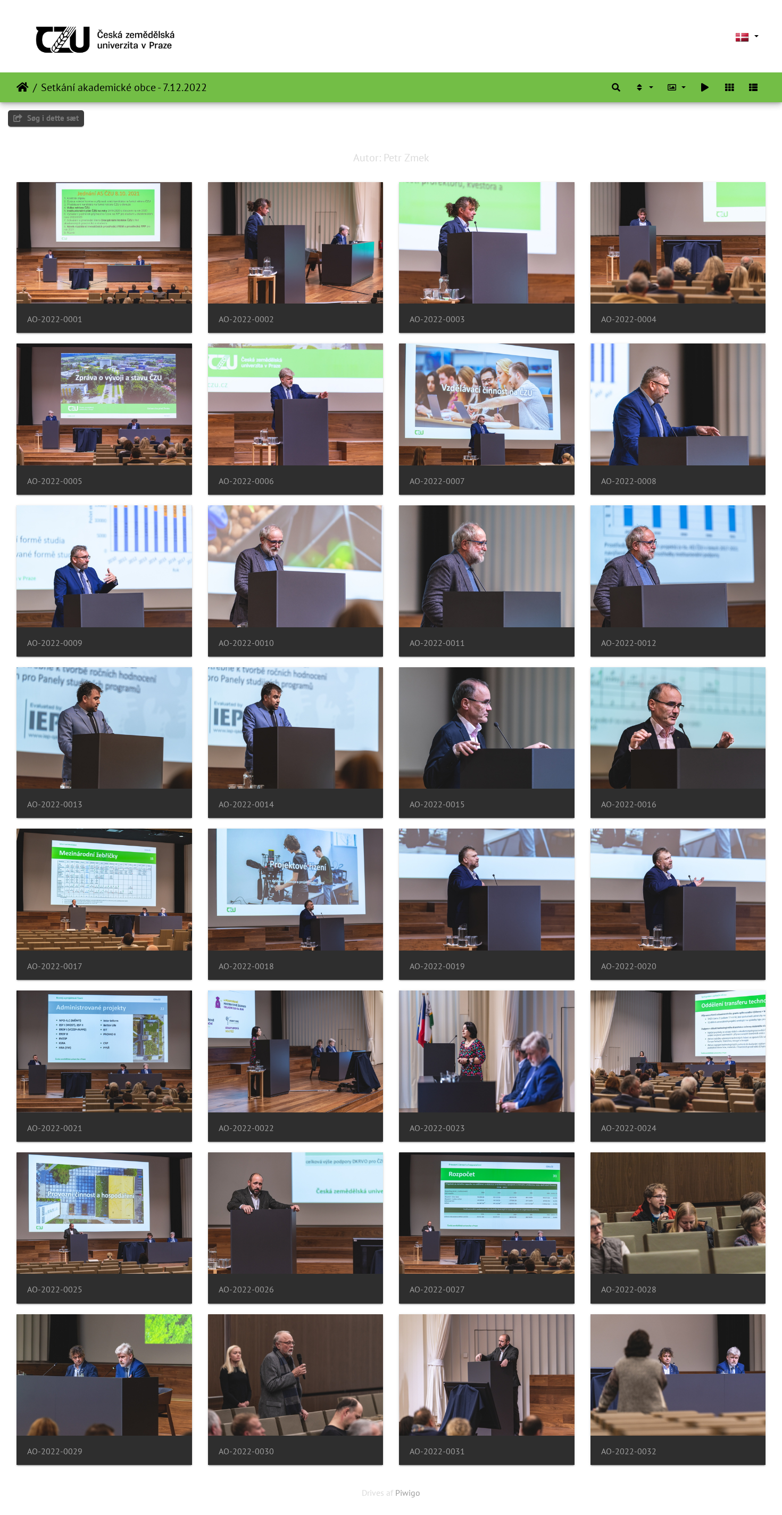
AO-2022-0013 (54, 804)
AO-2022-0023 (437, 1128)
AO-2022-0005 (54, 481)
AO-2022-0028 (628, 1289)
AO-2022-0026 (246, 1289)
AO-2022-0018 (246, 966)
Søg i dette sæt (52, 118)
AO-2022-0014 (246, 804)
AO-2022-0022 (246, 1128)
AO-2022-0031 (437, 1451)
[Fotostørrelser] (676, 87)
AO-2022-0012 (628, 643)
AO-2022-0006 (246, 481)
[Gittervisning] (729, 87)
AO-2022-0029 (54, 1451)
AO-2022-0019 (437, 966)
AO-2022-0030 (246, 1451)
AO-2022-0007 (437, 481)
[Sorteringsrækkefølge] (643, 87)
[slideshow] (705, 87)
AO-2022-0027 (437, 1289)
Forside (22, 87)
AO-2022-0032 (628, 1451)
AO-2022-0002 (246, 319)
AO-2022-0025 (54, 1289)
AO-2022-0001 (54, 319)
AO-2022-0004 (628, 319)
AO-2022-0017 (54, 966)
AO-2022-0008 (628, 481)
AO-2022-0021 (54, 1128)
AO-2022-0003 (437, 319)
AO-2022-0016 (628, 804)
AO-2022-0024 (628, 1128)
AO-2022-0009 (54, 643)
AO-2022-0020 (628, 966)
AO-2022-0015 (437, 804)
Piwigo (407, 1492)
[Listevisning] (753, 87)
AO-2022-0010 (246, 643)
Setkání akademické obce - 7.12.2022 (124, 87)
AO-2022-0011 (437, 643)
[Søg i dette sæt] (616, 87)
